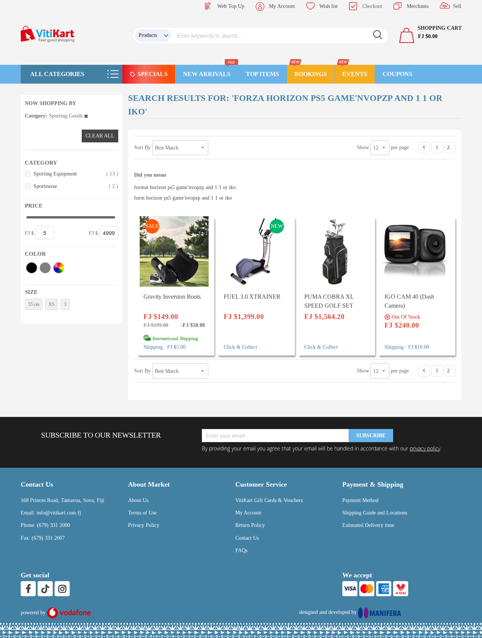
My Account (282, 6)
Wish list (328, 6)
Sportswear (76, 186)
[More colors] (59, 268)
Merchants (418, 6)
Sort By (142, 147)
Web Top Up (230, 6)
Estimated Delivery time (368, 525)
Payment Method (360, 500)
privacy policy (425, 448)
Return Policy (250, 525)
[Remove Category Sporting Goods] (86, 116)
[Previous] (424, 147)
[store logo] (47, 34)
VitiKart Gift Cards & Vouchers (269, 500)
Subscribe (371, 435)
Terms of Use (142, 513)
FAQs (241, 550)
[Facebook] (28, 588)
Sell (457, 6)
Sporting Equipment (76, 174)
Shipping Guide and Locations (374, 513)
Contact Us (247, 538)
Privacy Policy (143, 525)
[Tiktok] (45, 588)
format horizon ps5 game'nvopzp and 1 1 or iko (185, 187)
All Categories (57, 74)
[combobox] (279, 35)
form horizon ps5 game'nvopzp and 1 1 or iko (183, 198)
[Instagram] (62, 588)
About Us (138, 500)
